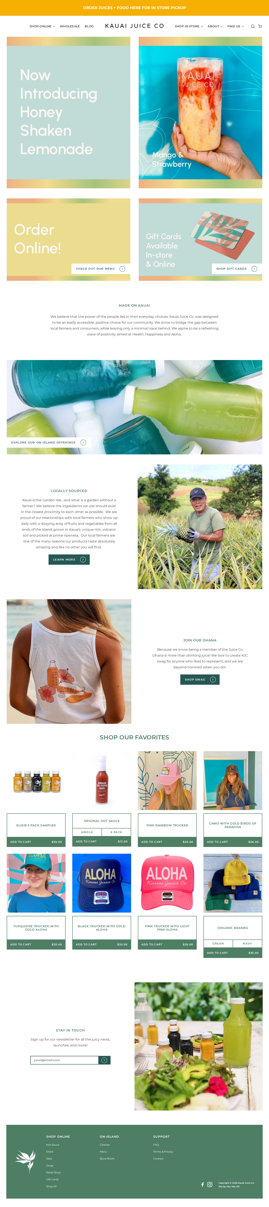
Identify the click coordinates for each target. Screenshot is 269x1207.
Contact (158, 1158)
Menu (103, 1151)
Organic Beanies (233, 928)
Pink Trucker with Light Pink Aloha (167, 928)
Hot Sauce (52, 1144)
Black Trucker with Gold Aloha (101, 928)
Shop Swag (195, 679)
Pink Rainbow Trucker (167, 825)
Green (218, 943)
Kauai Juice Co (246, 1183)
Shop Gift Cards (231, 268)
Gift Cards (52, 1179)
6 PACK (116, 832)
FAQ (156, 1144)
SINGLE (87, 832)
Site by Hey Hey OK (229, 1186)
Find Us (234, 26)
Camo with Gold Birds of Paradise (233, 825)
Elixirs (49, 1151)
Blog (89, 26)
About (214, 26)
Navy (247, 943)
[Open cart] (258, 26)
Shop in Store (187, 26)
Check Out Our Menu (95, 268)
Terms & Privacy (163, 1151)
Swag (49, 1165)
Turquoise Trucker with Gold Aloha (36, 928)
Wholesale (70, 26)
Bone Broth (107, 1158)
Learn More (64, 559)
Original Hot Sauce (102, 821)
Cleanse (105, 1144)
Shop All (51, 1186)
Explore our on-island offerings (43, 442)
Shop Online (41, 26)
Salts (49, 1158)
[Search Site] (251, 26)
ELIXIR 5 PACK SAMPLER (36, 825)
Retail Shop (53, 1172)
